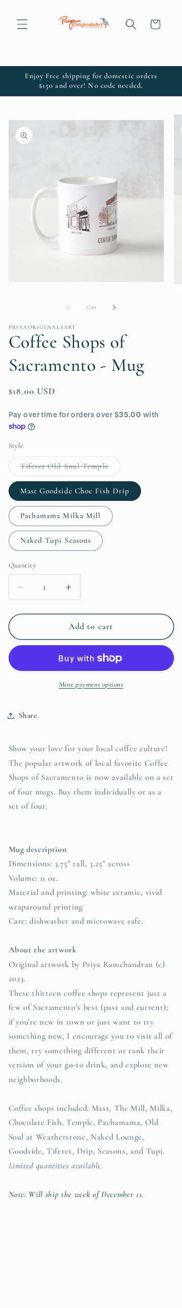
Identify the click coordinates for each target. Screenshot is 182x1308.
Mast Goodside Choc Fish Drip (75, 490)
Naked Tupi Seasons (56, 540)
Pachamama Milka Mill (60, 515)
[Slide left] (68, 307)
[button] (22, 24)
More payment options (91, 684)
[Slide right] (114, 307)
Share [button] (28, 715)
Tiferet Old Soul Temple (70, 468)
